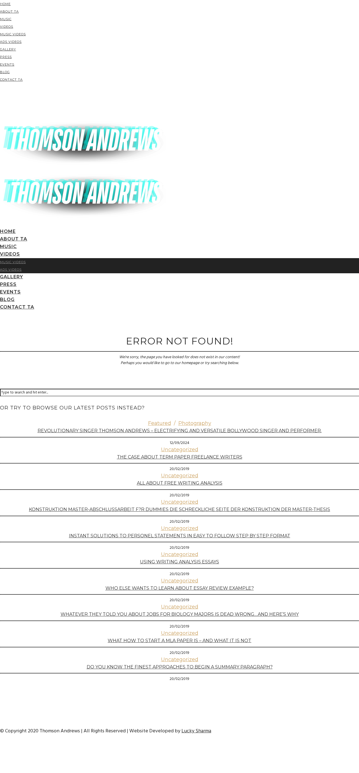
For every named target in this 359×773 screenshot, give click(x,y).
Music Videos (13, 34)
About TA (9, 11)
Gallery (8, 49)
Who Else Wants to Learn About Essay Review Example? (179, 588)
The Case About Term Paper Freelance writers (179, 457)
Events (7, 64)
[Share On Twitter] (1, 754)
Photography (194, 423)
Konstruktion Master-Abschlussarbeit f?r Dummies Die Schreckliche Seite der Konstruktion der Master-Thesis (179, 509)
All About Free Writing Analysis (179, 483)
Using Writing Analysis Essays (179, 561)
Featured (159, 423)
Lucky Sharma (196, 731)
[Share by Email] (1, 769)
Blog (5, 72)
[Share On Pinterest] (1, 761)
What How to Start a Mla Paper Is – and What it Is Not (179, 640)
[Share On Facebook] (1, 746)
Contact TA (11, 80)
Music (5, 19)
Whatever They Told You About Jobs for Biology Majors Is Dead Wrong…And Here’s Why (180, 614)
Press (6, 57)
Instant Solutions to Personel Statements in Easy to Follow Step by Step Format (179, 535)
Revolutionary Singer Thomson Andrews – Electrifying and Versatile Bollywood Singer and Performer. (180, 430)
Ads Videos (11, 42)
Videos (6, 27)
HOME (5, 4)
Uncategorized (179, 449)
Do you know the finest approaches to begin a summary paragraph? (180, 667)
